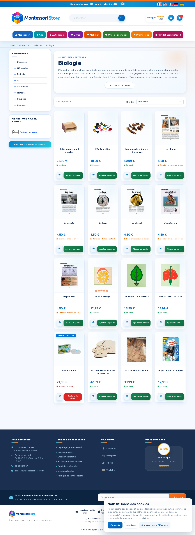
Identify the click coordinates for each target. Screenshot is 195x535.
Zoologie (21, 105)
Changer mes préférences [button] (154, 525)
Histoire (21, 92)
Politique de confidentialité (70, 475)
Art (18, 80)
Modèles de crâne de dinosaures (136, 151)
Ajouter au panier (73, 175)
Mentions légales (66, 471)
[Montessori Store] (36, 18)
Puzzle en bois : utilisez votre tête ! (103, 372)
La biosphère (69, 370)
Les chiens (170, 149)
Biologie (21, 74)
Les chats (69, 223)
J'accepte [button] (115, 525)
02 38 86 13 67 (21, 466)
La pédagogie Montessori (70, 447)
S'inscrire (177, 497)
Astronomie (22, 86)
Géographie (22, 68)
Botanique (22, 62)
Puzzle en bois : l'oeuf (136, 370)
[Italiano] (171, 4)
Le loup (103, 223)
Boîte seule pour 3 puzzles (69, 151)
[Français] (160, 4)
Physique (21, 98)
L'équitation (170, 223)
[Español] (182, 4)
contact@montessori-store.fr (29, 470)
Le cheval (137, 223)
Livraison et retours (67, 456)
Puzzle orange (102, 296)
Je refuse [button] (131, 525)
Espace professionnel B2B (70, 461)
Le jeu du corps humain (170, 370)
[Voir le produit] (60, 175)
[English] (165, 4)
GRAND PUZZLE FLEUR (170, 296)
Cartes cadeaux (28, 132)
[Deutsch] (176, 4)
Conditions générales (68, 466)
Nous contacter (65, 452)
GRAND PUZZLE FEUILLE (136, 296)
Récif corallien (102, 149)
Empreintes (69, 296)
